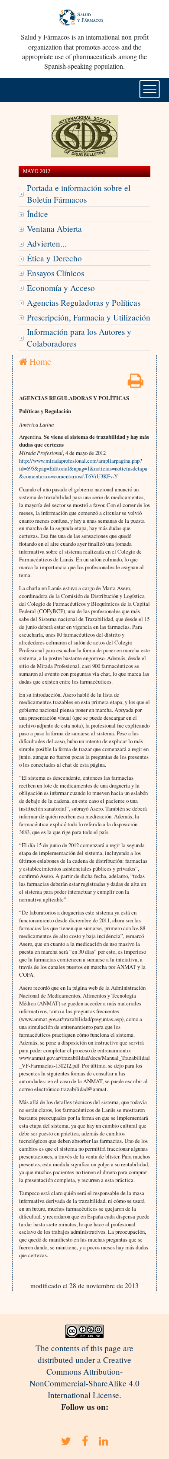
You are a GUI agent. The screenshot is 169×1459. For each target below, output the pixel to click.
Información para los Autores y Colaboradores (79, 337)
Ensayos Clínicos (55, 272)
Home (39, 361)
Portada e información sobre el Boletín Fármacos (78, 193)
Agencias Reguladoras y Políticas (83, 302)
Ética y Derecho (54, 258)
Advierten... (47, 243)
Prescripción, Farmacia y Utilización (88, 317)
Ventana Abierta (54, 228)
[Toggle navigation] (150, 89)
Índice (37, 213)
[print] (135, 383)
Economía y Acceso (61, 287)
